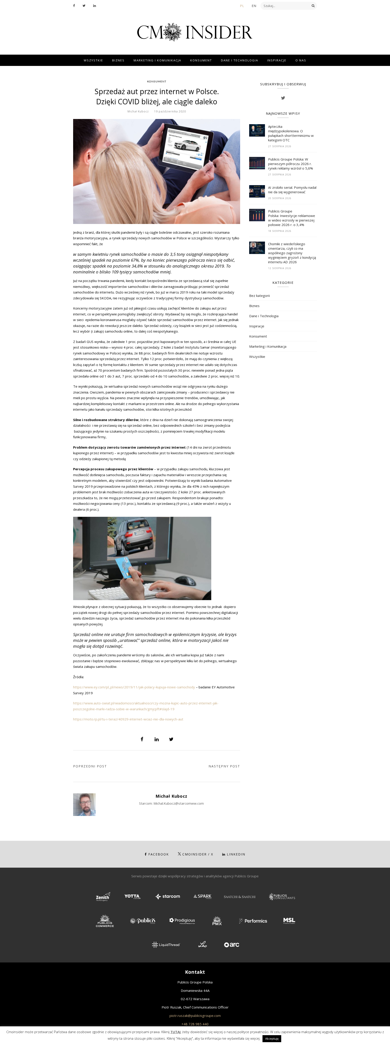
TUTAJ (175, 1032)
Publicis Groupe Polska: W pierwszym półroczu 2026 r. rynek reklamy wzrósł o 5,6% (290, 163)
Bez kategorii (259, 295)
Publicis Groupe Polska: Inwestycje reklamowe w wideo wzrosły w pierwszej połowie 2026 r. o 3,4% (291, 218)
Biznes (118, 60)
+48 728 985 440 (195, 1024)
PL (242, 5)
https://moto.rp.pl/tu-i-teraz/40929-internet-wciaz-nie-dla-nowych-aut (128, 719)
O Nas (300, 60)
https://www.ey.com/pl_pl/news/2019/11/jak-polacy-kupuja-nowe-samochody (134, 687)
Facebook (158, 854)
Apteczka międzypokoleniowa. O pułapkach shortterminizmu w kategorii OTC (291, 133)
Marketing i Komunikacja (157, 60)
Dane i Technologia (239, 60)
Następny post (224, 766)
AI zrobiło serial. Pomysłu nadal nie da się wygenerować (292, 189)
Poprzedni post (90, 766)
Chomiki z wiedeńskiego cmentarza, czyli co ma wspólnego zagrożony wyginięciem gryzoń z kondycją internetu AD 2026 (292, 253)
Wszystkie (93, 60)
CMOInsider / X (197, 854)
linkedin (236, 854)
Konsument (201, 60)
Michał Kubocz (138, 111)
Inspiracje (276, 60)
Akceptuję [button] (272, 1039)
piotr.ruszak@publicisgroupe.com (195, 1015)
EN (254, 5)
